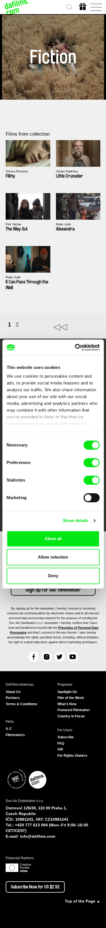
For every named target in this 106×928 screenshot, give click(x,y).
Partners (13, 698)
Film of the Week (70, 698)
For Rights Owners (72, 756)
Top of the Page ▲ (82, 901)
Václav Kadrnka (67, 171)
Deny (53, 575)
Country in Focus (71, 716)
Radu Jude (63, 224)
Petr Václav (13, 224)
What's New (66, 704)
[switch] (91, 462)
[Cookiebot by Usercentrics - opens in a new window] (75, 347)
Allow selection (53, 557)
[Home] (17, 7)
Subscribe (65, 737)
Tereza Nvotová (17, 171)
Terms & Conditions (21, 704)
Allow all (53, 538)
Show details (75, 520)
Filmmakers (15, 735)
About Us (13, 692)
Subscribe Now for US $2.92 (35, 887)
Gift (60, 749)
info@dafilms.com (37, 836)
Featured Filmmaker (73, 710)
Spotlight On (67, 692)
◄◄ (77, 327)
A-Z (8, 729)
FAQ (60, 743)
